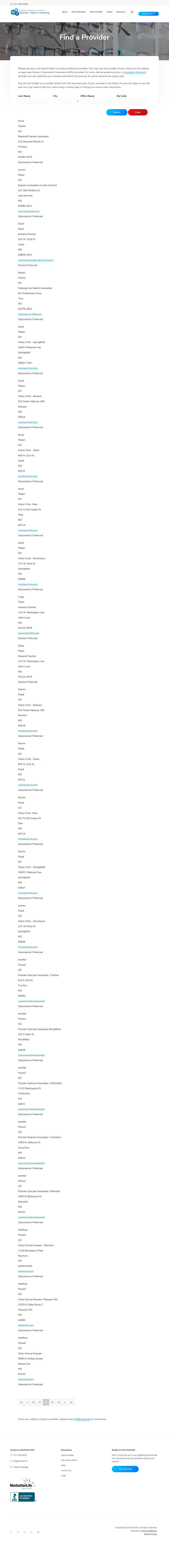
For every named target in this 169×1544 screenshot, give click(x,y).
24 (58, 1402)
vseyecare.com (26, 1271)
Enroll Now (147, 14)
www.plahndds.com (28, 633)
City (55, 96)
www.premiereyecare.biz (31, 1001)
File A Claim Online (69, 1460)
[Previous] (27, 1402)
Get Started (125, 1469)
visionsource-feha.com (30, 314)
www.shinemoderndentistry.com (35, 260)
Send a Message (20, 1467)
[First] (21, 1402)
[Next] (65, 1402)
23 (52, 1402)
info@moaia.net (82, 1419)
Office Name (87, 96)
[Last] (71, 1402)
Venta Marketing (149, 1531)
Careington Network (135, 72)
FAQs (63, 1465)
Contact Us (66, 1470)
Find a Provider (67, 1455)
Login (63, 1475)
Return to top (150, 1534)
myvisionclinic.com (27, 368)
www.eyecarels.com (28, 211)
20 (33, 1402)
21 (39, 1402)
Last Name (24, 96)
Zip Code (121, 96)
